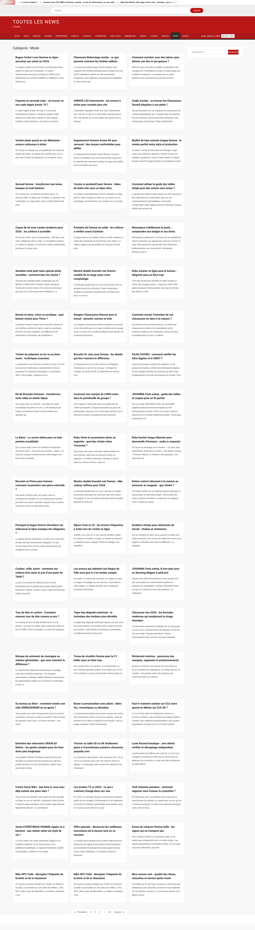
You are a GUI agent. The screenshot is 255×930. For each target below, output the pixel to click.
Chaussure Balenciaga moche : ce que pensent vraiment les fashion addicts (96, 59)
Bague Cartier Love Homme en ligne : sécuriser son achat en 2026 (37, 59)
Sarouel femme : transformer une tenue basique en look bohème (38, 186)
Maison (165, 36)
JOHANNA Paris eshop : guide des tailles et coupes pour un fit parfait (156, 396)
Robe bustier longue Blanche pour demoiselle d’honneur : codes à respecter (156, 439)
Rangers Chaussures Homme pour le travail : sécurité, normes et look (95, 317)
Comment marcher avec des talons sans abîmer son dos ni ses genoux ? (155, 59)
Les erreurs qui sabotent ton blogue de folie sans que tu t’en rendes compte (96, 571)
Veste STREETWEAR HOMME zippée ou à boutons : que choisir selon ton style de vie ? (40, 831)
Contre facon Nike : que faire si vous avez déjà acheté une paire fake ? (40, 789)
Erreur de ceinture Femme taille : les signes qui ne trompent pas (153, 829)
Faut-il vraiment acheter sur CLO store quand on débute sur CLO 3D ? (154, 706)
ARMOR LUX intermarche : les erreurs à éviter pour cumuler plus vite (97, 103)
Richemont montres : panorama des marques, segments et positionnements (155, 658)
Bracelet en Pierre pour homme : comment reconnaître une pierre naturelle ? (40, 485)
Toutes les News (36, 21)
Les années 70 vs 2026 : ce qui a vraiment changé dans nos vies (93, 789)
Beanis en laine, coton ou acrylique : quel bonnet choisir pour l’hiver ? (39, 317)
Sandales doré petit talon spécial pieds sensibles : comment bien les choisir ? (38, 273)
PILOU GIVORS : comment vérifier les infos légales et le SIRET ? (154, 356)
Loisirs (154, 36)
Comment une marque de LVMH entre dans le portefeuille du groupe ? (96, 396)
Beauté (36, 36)
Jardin (143, 36)
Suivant (117, 912)
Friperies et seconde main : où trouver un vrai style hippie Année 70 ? (39, 103)
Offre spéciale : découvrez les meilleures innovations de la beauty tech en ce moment (98, 831)
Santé (185, 36)
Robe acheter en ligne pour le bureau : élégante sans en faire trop (154, 273)
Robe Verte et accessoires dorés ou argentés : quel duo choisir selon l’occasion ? (95, 441)
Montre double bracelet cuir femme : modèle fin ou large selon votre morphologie (95, 275)
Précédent (82, 912)
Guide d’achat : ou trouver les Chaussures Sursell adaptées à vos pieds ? (156, 103)
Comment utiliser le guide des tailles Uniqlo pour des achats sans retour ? (153, 186)
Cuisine (48, 36)
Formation (100, 36)
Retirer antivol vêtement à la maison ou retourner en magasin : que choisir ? (155, 483)
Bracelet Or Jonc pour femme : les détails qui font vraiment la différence (98, 356)
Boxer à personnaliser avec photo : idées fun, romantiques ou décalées (98, 706)
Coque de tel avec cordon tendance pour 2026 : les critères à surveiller (39, 229)
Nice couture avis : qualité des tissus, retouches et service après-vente (154, 876)
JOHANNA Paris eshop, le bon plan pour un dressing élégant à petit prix (155, 571)
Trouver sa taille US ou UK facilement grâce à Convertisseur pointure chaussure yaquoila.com (98, 747)
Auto (26, 36)
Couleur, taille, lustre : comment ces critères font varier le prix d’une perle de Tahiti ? (39, 573)
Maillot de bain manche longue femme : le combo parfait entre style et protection (156, 142)
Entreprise (61, 36)
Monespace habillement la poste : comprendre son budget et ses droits (153, 229)
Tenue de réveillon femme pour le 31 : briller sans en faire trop (96, 658)
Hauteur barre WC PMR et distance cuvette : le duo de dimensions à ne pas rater (45, 2)
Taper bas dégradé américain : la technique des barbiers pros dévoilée (95, 614)
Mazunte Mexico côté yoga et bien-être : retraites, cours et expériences (118, 2)
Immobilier (130, 36)
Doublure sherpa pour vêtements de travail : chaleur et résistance (153, 527)
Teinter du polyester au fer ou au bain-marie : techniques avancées (38, 356)
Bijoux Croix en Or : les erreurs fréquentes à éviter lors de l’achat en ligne (98, 527)
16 (110, 912)
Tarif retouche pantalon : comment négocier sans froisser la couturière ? (154, 789)
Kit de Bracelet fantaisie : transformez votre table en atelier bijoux (38, 396)
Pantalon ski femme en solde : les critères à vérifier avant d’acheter (98, 229)
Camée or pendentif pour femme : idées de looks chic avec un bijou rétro (97, 186)
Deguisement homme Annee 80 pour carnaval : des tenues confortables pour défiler (97, 144)
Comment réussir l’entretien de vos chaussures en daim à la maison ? (152, 317)
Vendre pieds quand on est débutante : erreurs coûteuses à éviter (38, 142)
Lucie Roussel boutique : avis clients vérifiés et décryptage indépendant (153, 745)
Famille (75, 36)
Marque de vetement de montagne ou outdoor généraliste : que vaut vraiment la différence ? (40, 660)
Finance (87, 36)
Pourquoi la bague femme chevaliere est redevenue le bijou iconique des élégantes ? (40, 529)
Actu (17, 36)
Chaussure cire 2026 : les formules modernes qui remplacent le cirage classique (152, 616)
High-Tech (115, 36)
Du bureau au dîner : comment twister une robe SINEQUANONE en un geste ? (40, 706)
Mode (175, 36)
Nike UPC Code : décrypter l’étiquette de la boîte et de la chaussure (39, 876)
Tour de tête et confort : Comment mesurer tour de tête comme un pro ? (37, 614)
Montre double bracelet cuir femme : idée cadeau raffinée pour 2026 (98, 483)
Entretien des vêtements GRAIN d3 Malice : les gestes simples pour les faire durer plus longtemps (39, 747)
